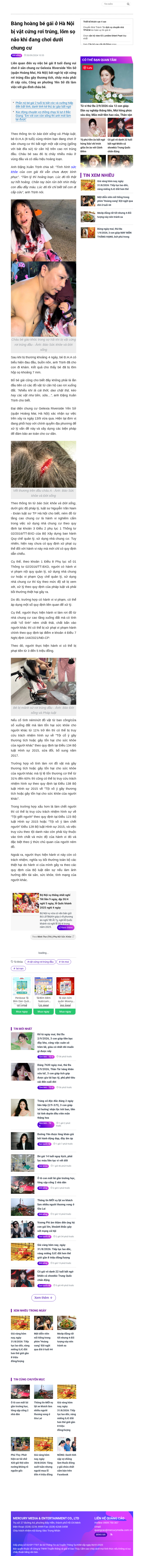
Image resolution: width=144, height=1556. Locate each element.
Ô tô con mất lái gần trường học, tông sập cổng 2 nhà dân (56, 1180)
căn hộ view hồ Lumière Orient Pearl (105, 36)
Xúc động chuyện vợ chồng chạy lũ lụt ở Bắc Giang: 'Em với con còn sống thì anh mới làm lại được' (43, 115)
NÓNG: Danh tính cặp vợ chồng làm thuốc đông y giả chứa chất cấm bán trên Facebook (66, 1464)
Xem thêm (67, 927)
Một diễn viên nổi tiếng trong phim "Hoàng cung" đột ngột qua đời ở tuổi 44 (43, 1341)
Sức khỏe (43, 1166)
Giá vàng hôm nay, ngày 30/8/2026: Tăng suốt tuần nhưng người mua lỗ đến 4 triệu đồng (43, 1464)
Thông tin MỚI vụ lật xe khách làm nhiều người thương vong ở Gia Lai (55, 1204)
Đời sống (16, 55)
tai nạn (19, 968)
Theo (51, 937)
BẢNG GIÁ (101, 1534)
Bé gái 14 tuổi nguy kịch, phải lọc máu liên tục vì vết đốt (54, 1158)
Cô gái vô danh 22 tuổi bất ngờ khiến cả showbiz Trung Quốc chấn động (55, 1276)
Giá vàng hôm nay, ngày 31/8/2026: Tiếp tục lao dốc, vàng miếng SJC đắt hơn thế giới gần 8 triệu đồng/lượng (54, 1251)
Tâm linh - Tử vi (46, 1057)
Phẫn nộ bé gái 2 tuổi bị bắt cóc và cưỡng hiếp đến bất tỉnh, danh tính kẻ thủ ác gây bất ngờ (44, 104)
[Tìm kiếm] (128, 3)
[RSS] (110, 1534)
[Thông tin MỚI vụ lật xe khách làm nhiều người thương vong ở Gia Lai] (22, 1207)
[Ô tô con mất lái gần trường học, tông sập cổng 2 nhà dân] (22, 1185)
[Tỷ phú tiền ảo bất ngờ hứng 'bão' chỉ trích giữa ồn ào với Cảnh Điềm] (93, 127)
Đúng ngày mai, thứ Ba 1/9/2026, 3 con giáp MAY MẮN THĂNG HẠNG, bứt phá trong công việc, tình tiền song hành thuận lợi (114, 236)
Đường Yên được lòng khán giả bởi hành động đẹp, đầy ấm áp (55, 1136)
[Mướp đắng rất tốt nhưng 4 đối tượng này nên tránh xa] (66, 1323)
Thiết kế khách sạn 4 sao (94, 22)
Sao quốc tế (44, 1144)
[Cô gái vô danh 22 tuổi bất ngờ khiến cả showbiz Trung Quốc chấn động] (22, 1278)
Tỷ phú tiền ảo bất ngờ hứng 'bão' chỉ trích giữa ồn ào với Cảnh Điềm (92, 145)
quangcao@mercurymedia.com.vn (113, 1530)
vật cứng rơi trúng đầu (41, 961)
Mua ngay (22, 1011)
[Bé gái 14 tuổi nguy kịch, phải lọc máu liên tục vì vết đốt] (22, 1163)
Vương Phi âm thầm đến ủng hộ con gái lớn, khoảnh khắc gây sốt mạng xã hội (56, 1227)
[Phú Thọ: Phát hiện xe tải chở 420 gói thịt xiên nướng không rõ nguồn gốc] (20, 1444)
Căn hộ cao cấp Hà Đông (99, 44)
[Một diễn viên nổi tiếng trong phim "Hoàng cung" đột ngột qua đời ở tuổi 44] (43, 1323)
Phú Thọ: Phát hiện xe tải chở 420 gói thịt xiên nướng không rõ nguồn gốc (20, 1462)
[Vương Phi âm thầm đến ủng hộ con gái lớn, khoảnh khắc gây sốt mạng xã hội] (22, 1229)
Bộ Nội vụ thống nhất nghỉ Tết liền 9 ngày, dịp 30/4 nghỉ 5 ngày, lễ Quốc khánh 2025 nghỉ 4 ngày (55, 901)
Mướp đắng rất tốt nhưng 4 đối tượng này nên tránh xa (65, 1339)
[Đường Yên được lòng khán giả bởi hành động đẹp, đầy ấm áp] (22, 1141)
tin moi (65, 961)
